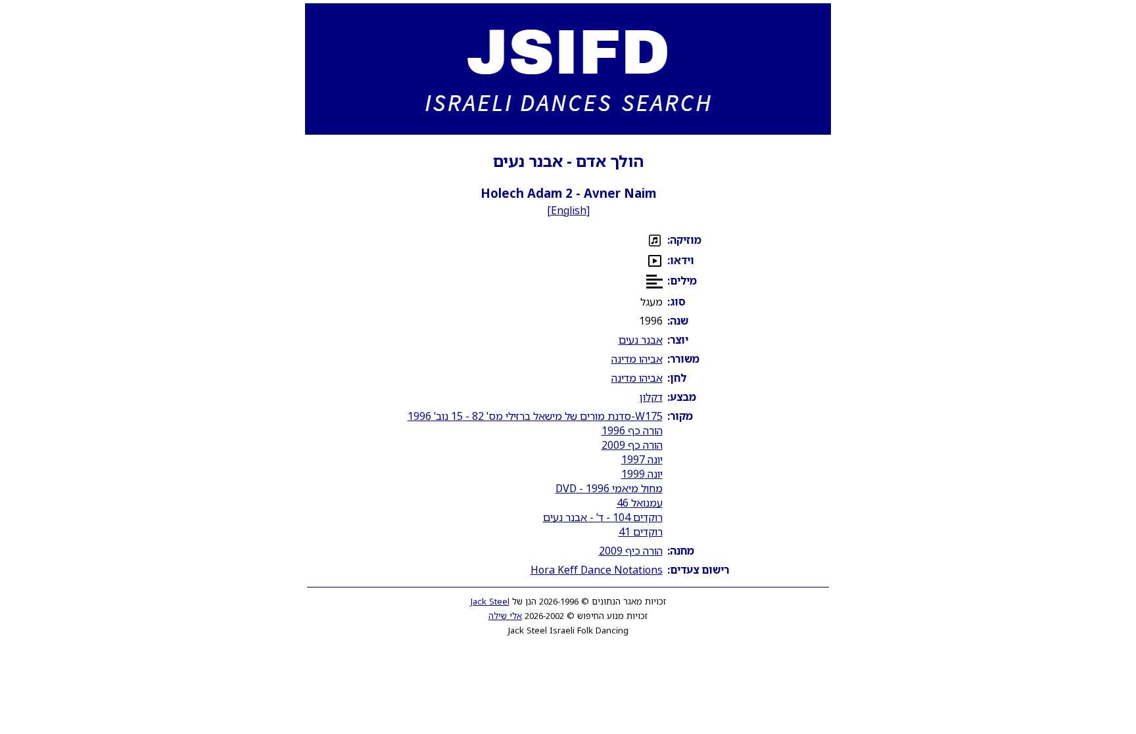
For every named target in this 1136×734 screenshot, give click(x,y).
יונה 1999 (642, 474)
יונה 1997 (642, 459)
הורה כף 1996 (632, 430)
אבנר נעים (641, 340)
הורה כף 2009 (632, 445)
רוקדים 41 (641, 531)
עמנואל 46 (640, 502)
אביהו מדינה (637, 359)
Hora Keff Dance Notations (597, 569)
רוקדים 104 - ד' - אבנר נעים (603, 517)
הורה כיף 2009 (631, 550)
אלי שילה (505, 616)
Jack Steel (490, 601)
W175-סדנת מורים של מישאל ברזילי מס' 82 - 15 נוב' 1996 (535, 416)
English (568, 210)
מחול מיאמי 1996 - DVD (609, 488)
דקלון (651, 397)
